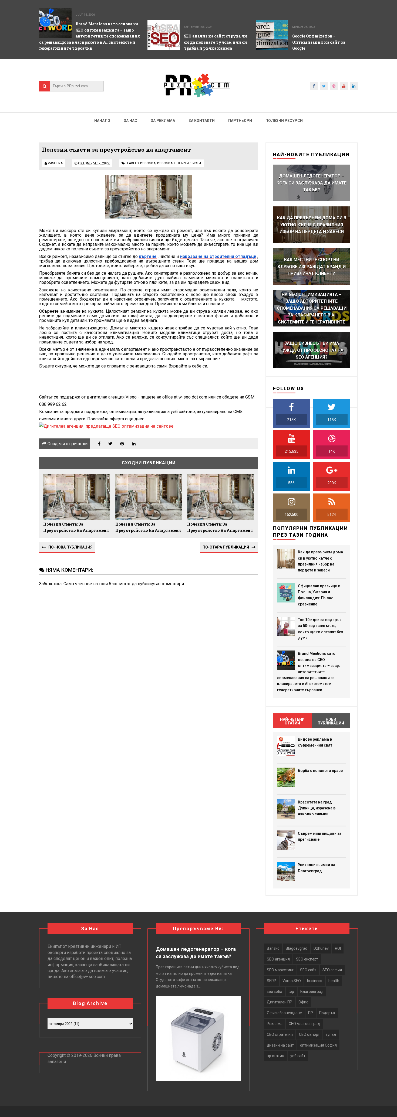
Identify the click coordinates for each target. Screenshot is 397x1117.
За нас (130, 120)
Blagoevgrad (296, 948)
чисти (195, 163)
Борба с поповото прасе (320, 770)
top (291, 991)
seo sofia (274, 991)
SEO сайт (308, 970)
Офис (303, 1002)
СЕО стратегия (280, 1034)
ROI (338, 948)
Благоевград (312, 991)
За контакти (202, 120)
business (314, 981)
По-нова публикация (70, 547)
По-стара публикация (226, 547)
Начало (102, 120)
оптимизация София (318, 1045)
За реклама (163, 120)
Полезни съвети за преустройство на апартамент (76, 527)
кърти (183, 163)
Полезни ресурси (284, 120)
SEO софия (332, 970)
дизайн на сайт (280, 1045)
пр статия (275, 1056)
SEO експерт (307, 959)
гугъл (331, 1034)
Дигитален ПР (279, 1002)
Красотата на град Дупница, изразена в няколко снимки (316, 808)
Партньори (240, 120)
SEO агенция (278, 959)
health (333, 981)
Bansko (273, 948)
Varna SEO (291, 981)
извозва (148, 163)
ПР (310, 1013)
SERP (271, 981)
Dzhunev (321, 948)
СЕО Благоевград (304, 1023)
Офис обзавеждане (284, 1013)
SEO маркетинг (280, 970)
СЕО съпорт (309, 1034)
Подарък (327, 1013)
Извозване (167, 163)
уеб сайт (297, 1056)
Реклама (274, 1023)
